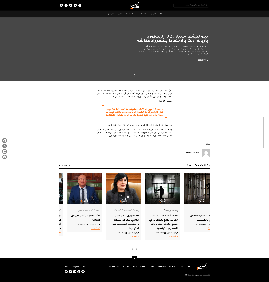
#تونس (197, 210)
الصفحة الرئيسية (156, 14)
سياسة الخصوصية (114, 267)
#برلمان (88, 210)
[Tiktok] (61, 5)
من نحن (134, 267)
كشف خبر (143, 14)
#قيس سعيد (119, 210)
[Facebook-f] (79, 5)
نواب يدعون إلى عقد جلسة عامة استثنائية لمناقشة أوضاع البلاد (76, 220)
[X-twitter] (66, 5)
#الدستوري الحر (157, 210)
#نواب (111, 210)
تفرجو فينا (110, 14)
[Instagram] (75, 5)
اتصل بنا (126, 267)
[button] (4, 140)
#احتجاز (166, 210)
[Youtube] (70, 5)
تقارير (120, 14)
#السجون (204, 210)
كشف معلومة (131, 14)
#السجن (148, 210)
